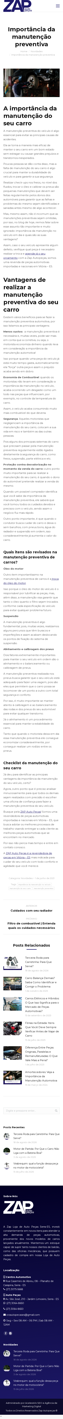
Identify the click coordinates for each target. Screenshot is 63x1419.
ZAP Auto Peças (30, 811)
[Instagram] (10, 1333)
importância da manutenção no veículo (34, 884)
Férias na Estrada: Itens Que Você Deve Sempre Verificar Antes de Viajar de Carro (42, 1029)
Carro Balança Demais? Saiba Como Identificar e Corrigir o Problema (41, 982)
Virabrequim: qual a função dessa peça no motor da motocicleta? (35, 1165)
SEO (39, 1403)
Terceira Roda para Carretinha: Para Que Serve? (38, 962)
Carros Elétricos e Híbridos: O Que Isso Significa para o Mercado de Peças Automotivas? (42, 1005)
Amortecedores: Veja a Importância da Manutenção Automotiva (41, 1076)
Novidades (37, 51)
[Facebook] (6, 1333)
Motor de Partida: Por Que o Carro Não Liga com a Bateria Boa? (36, 1150)
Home (23, 51)
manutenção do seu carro (20, 888)
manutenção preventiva (43, 888)
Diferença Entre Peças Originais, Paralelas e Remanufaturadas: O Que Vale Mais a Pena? (41, 1054)
